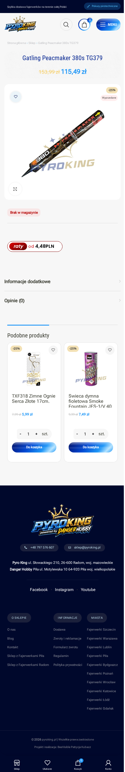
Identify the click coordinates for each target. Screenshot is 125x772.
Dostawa (59, 629)
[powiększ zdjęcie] (15, 188)
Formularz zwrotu (65, 647)
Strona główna (16, 43)
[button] (34, 447)
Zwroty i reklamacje (67, 638)
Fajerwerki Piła (97, 656)
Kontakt (12, 647)
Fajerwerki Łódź (98, 700)
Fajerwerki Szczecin (101, 629)
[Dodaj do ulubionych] (15, 96)
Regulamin (61, 656)
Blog (10, 638)
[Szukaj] (66, 24)
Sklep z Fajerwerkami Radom (28, 665)
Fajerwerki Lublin (99, 647)
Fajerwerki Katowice (101, 691)
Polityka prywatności (67, 665)
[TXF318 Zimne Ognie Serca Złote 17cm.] (34, 367)
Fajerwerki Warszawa (102, 638)
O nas (11, 629)
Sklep (31, 43)
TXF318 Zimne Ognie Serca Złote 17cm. (34, 398)
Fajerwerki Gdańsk (100, 708)
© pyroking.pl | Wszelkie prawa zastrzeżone (62, 739)
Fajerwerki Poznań (100, 673)
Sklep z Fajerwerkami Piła (25, 656)
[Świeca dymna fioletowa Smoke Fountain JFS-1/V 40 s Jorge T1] (90, 367)
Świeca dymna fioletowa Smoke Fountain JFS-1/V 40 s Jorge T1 (90, 403)
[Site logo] (20, 23)
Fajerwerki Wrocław (101, 682)
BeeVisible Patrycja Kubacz (74, 747)
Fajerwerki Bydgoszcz (102, 665)
